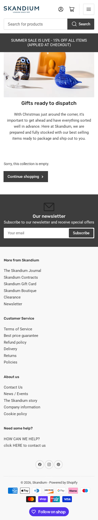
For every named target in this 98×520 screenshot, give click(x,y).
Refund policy (15, 342)
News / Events (16, 394)
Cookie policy (15, 414)
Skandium (39, 482)
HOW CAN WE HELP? (22, 439)
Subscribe (81, 233)
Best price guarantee (21, 335)
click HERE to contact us (25, 445)
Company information (22, 407)
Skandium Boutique (20, 290)
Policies (10, 362)
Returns (10, 355)
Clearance (12, 297)
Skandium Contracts (21, 277)
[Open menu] (88, 9)
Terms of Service (18, 329)
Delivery (10, 349)
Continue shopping (23, 176)
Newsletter (13, 304)
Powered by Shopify (63, 482)
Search (84, 24)
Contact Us (13, 387)
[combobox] (49, 24)
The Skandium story (20, 400)
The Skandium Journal (22, 270)
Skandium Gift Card (20, 284)
